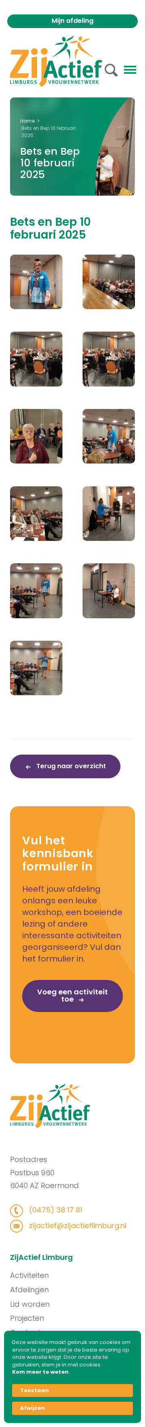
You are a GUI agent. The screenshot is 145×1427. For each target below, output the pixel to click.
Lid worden (30, 1304)
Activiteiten (29, 1275)
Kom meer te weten (40, 1372)
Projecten (27, 1318)
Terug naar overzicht (70, 766)
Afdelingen (29, 1290)
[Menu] (130, 69)
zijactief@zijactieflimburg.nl (76, 1226)
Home (27, 120)
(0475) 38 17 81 (54, 1210)
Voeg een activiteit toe (72, 995)
